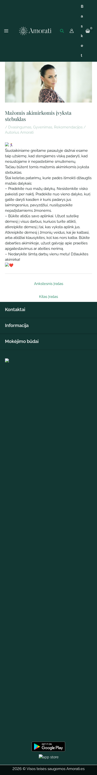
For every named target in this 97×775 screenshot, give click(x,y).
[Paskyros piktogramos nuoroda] (71, 31)
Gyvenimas (42, 127)
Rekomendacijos (68, 127)
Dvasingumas (19, 127)
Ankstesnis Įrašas (48, 283)
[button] (62, 31)
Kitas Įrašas (48, 296)
